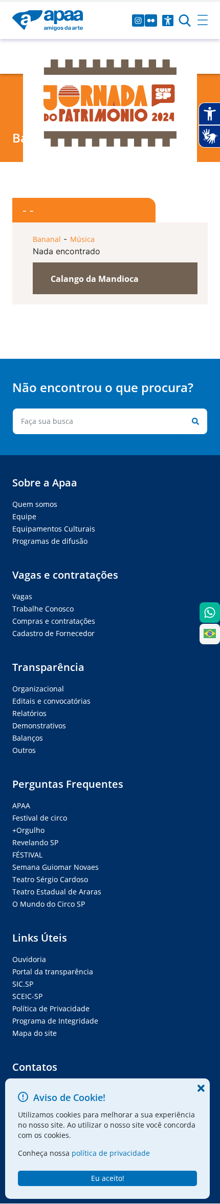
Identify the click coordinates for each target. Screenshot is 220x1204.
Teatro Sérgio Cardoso (50, 879)
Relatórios (29, 713)
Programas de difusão (49, 541)
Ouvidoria (29, 959)
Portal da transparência (52, 971)
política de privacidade (111, 1153)
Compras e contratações (53, 621)
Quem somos (34, 504)
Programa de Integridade (55, 1021)
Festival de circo (39, 818)
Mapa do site (34, 1033)
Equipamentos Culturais (53, 529)
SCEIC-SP (27, 996)
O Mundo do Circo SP (48, 904)
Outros (24, 750)
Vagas (22, 596)
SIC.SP (22, 984)
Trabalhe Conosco (43, 609)
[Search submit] (193, 421)
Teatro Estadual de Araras (56, 891)
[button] (115, 278)
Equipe (24, 516)
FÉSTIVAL (27, 855)
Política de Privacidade (51, 1008)
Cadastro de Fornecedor (53, 633)
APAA (21, 805)
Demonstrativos (39, 725)
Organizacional (38, 688)
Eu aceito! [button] (107, 1178)
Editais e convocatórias (51, 701)
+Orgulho (28, 830)
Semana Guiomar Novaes (55, 867)
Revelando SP (35, 842)
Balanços (27, 738)
